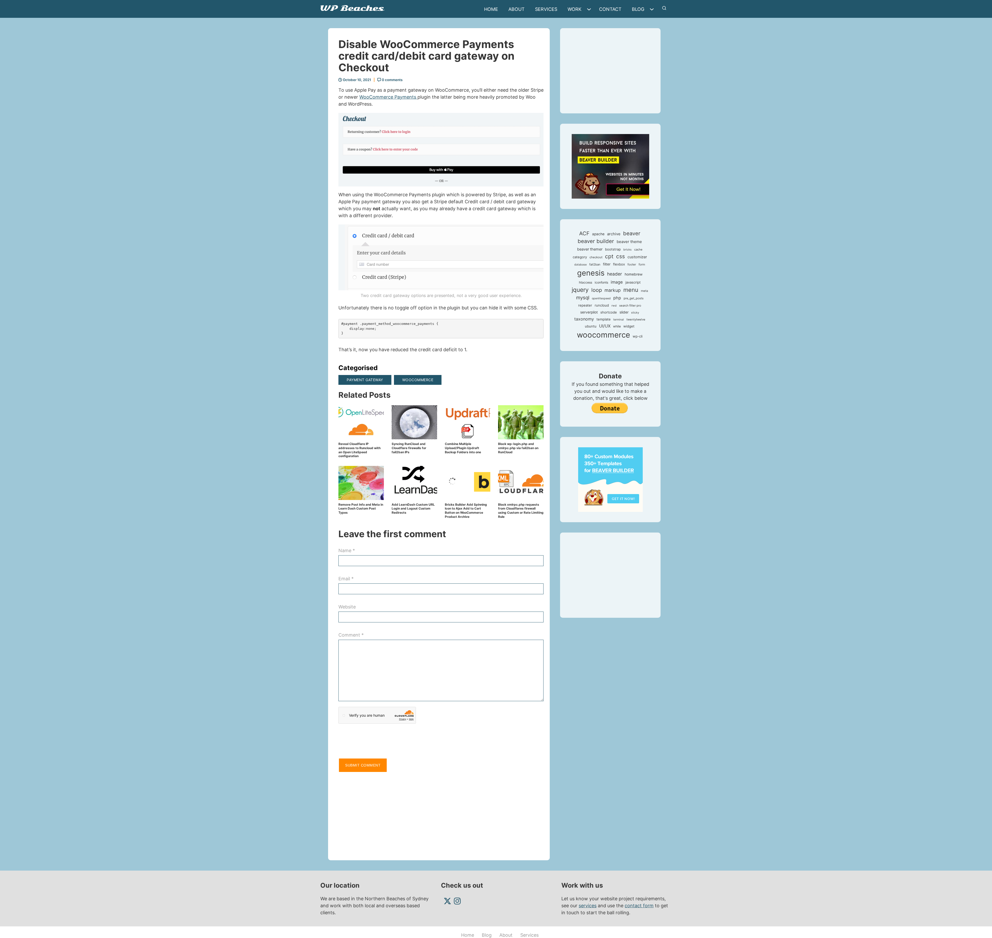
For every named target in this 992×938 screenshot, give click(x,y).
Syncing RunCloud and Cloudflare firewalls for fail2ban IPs (409, 448)
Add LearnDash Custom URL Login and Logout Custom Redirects (413, 508)
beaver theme (629, 241)
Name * (346, 550)
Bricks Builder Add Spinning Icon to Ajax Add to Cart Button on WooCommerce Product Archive (466, 511)
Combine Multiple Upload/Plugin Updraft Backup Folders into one (463, 448)
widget (628, 326)
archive (614, 233)
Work (575, 9)
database (580, 264)
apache (598, 234)
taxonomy (584, 319)
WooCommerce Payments (388, 97)
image (617, 282)
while (617, 326)
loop (596, 290)
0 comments (391, 80)
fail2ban (594, 264)
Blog (638, 9)
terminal (618, 319)
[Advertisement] (441, 814)
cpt (609, 256)
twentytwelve (635, 319)
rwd (614, 305)
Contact (610, 9)
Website (347, 606)
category (580, 257)
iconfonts (601, 282)
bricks (627, 249)
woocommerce (417, 380)
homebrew (633, 274)
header (614, 274)
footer (631, 264)
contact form (639, 905)
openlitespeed (601, 298)
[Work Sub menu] (590, 9)
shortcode (608, 312)
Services (546, 9)
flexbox (619, 264)
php (617, 297)
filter (606, 264)
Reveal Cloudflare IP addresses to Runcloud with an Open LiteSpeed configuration (359, 450)
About (516, 9)
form (642, 264)
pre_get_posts (634, 298)
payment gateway (365, 380)
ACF (584, 233)
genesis (591, 272)
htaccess (585, 282)
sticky (635, 312)
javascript (633, 282)
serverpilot (589, 312)
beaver (631, 233)
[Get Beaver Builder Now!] (610, 166)
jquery (580, 289)
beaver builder (596, 241)
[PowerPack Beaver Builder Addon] (610, 479)
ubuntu (590, 326)
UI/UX (604, 326)
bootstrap (613, 249)
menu (630, 289)
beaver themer (589, 249)
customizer (637, 257)
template (603, 319)
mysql (582, 298)
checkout (596, 257)
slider (624, 312)
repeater (585, 305)
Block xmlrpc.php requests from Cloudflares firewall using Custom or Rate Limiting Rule (521, 511)
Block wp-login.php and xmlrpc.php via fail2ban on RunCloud (518, 448)
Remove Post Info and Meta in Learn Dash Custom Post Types (360, 508)
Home (491, 9)
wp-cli (637, 336)
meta (644, 291)
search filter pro (630, 305)
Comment (351, 635)
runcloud (602, 305)
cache (638, 249)
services (587, 905)
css (620, 256)
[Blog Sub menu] (653, 9)
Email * (346, 578)
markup (613, 290)
